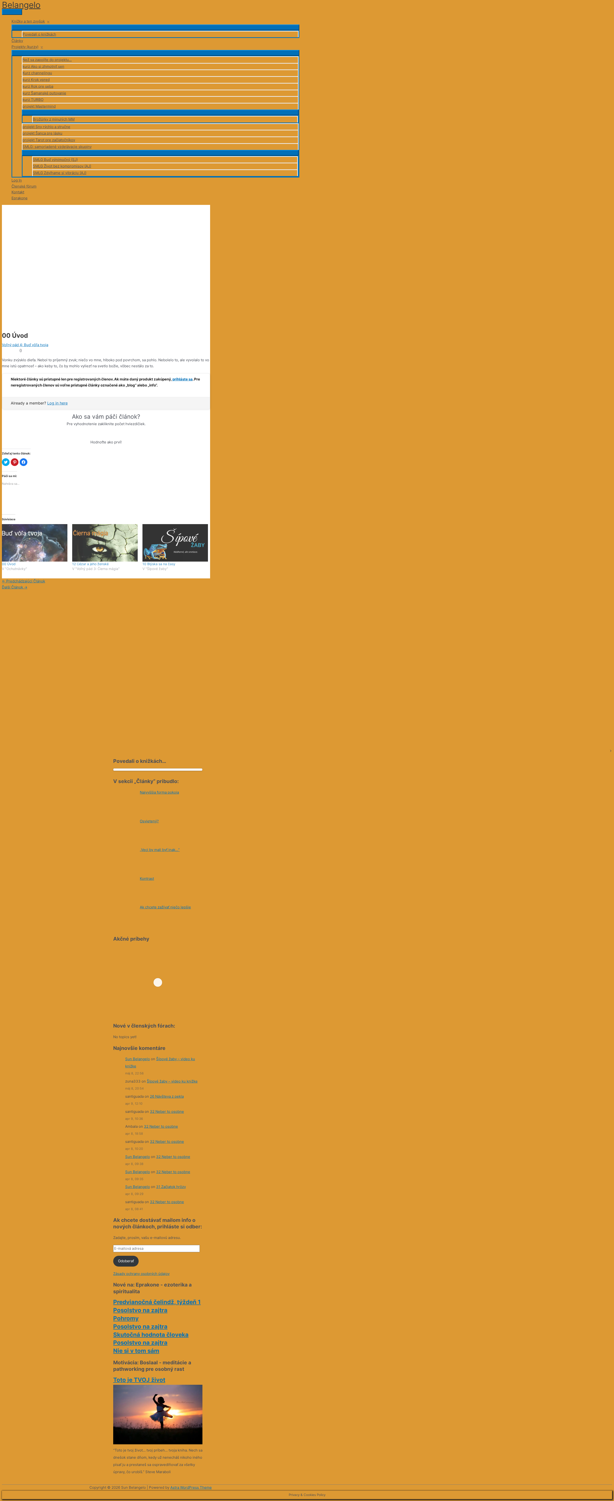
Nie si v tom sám (136, 1350)
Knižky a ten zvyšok (28, 21)
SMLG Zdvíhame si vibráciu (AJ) (59, 173)
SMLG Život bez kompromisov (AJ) (62, 166)
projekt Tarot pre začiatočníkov (49, 140)
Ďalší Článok (14, 587)
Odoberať (126, 1261)
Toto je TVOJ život (139, 1379)
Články (17, 40)
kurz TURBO (33, 99)
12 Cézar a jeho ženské (90, 564)
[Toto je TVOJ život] (157, 1443)
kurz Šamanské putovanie (44, 93)
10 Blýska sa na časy (158, 564)
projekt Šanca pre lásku (42, 133)
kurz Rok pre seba (38, 86)
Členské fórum (24, 186)
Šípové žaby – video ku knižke (172, 1081)
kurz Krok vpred (36, 79)
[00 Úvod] (34, 543)
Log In (17, 180)
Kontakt (18, 192)
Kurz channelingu (37, 73)
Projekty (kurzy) (25, 46)
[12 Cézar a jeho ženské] (105, 543)
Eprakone (20, 198)
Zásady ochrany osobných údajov (141, 1273)
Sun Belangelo (137, 1059)
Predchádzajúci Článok (23, 581)
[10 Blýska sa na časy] (175, 543)
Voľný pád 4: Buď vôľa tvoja (25, 345)
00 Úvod (9, 564)
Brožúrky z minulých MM (54, 119)
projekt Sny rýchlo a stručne (46, 126)
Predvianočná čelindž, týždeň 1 (157, 1302)
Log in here (57, 403)
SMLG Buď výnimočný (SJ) (55, 159)
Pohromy (126, 1318)
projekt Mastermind (39, 106)
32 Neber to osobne (167, 1111)
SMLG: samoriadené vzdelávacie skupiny (57, 146)
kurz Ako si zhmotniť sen (43, 66)
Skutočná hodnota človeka (151, 1334)
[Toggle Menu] (155, 27)
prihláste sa (182, 379)
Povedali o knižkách (39, 34)
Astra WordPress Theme (191, 1487)
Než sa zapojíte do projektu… (47, 59)
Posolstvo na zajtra (140, 1310)
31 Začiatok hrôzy (171, 1186)
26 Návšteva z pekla (167, 1096)
